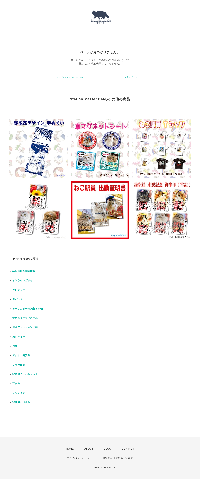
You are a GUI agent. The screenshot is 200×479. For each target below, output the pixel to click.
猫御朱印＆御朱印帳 (23, 271)
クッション (18, 393)
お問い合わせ (131, 77)
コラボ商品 (18, 364)
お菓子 (16, 346)
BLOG (107, 448)
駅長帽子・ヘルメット (25, 374)
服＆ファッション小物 (25, 327)
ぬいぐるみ (18, 336)
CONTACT (128, 448)
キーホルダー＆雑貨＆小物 (27, 308)
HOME (70, 448)
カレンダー (18, 289)
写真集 (16, 383)
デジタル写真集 (21, 355)
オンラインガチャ (22, 280)
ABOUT (88, 448)
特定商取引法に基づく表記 (118, 458)
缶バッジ (17, 299)
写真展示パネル (21, 402)
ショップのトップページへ (68, 77)
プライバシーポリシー (79, 458)
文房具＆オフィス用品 (25, 318)
